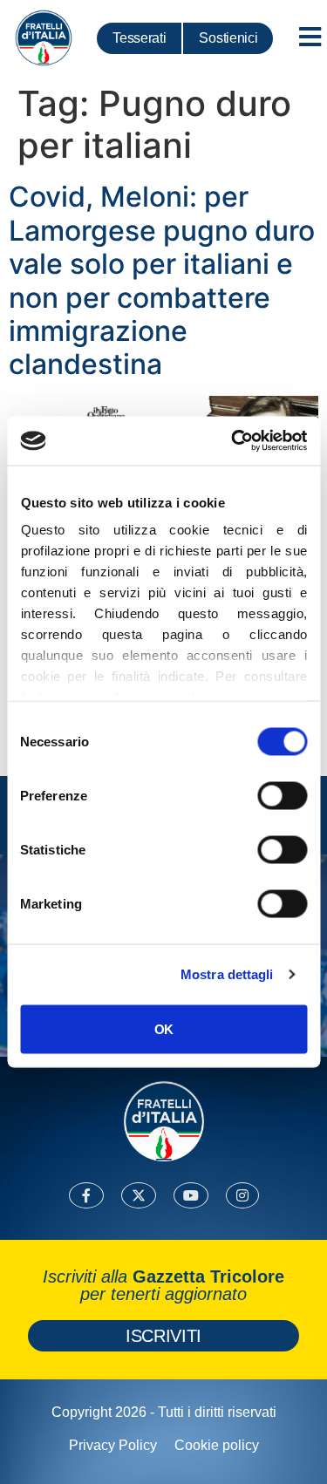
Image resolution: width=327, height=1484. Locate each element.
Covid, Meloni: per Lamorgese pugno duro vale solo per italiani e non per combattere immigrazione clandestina (162, 280)
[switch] (282, 795)
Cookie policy (216, 1445)
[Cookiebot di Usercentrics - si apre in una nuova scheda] (233, 441)
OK (163, 1028)
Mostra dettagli (227, 974)
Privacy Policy (113, 1445)
